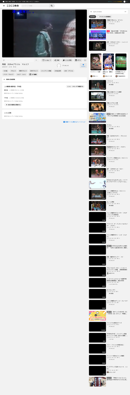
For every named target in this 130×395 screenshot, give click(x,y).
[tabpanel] (108, 202)
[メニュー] (85, 60)
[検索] (52, 5)
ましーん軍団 (110, 202)
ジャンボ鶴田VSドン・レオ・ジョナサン (117, 235)
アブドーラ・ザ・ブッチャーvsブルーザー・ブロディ (117, 224)
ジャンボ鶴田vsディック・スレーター (117, 301)
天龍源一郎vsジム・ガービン (115, 20)
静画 (10, 1)
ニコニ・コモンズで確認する (75, 86)
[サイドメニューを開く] (4, 5)
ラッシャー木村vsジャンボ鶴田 (115, 356)
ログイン (110, 1)
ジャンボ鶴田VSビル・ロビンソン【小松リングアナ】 (116, 191)
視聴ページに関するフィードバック (75, 138)
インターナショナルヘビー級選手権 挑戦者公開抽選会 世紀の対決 (117, 279)
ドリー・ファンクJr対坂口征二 (115, 345)
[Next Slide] (83, 121)
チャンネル (18, 1)
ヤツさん (109, 125)
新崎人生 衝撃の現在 (108, 72)
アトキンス (65, 65)
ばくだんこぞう (111, 290)
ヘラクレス (110, 81)
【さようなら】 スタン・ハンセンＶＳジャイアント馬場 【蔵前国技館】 (117, 268)
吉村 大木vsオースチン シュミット (117, 42)
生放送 (13, 1)
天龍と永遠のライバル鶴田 (114, 92)
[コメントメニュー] (125, 11)
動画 (7, 1)
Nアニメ (31, 1)
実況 (27, 1)
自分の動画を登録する (14, 104)
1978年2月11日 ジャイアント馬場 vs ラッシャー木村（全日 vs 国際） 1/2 (117, 334)
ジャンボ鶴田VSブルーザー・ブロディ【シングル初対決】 (117, 213)
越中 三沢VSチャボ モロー (115, 169)
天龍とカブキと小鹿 (112, 103)
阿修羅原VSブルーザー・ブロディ (116, 147)
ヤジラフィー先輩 (95, 72)
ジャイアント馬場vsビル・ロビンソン (117, 158)
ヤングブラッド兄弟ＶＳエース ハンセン (117, 367)
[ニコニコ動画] (13, 6)
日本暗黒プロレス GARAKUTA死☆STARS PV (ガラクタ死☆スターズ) (120, 72)
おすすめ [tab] (92, 16)
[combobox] (35, 5)
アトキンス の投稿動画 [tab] (105, 16)
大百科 (23, 1)
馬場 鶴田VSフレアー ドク (115, 257)
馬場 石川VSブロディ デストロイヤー (117, 136)
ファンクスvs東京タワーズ (114, 323)
